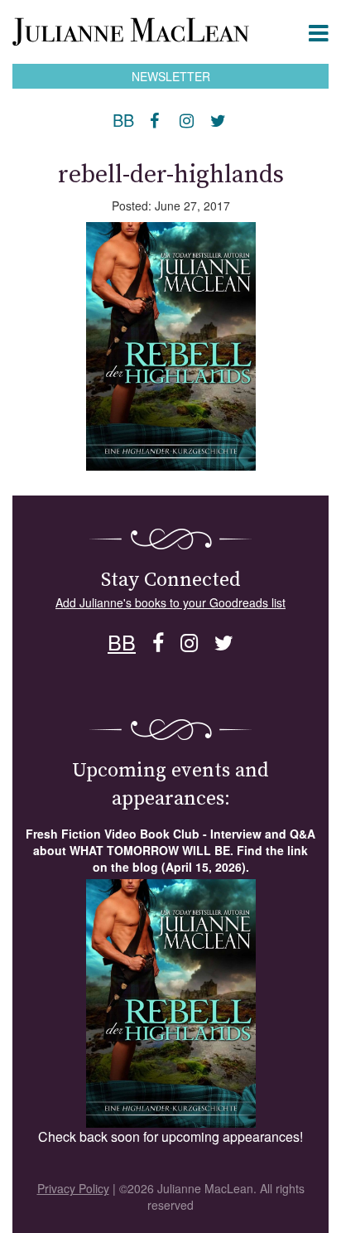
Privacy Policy (73, 1188)
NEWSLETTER (171, 76)
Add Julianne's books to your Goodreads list (170, 602)
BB (123, 121)
